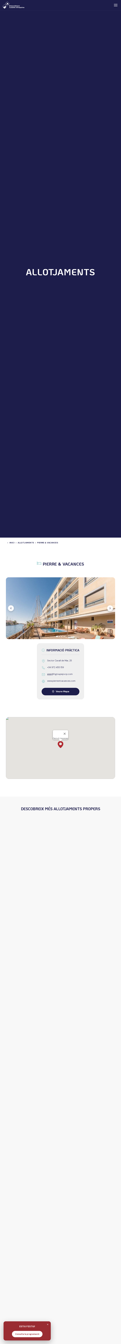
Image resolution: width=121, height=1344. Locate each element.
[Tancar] (48, 1324)
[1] (57, 636)
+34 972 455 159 (55, 667)
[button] (60, 744)
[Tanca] (64, 733)
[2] (59, 636)
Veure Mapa (62, 691)
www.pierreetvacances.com (61, 680)
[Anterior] (11, 608)
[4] (64, 636)
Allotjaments (26, 542)
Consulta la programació (27, 1334)
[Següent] (110, 608)
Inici (12, 542)
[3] (61, 636)
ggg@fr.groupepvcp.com (60, 674)
